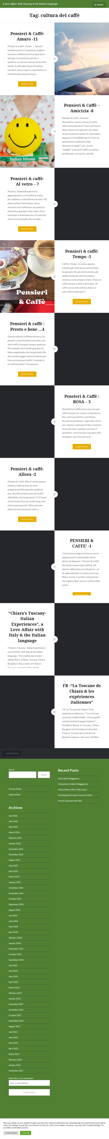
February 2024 (15, 937)
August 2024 (14, 910)
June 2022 (13, 1037)
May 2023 (13, 976)
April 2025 (13, 871)
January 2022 (15, 1065)
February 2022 (15, 1059)
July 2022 (13, 1032)
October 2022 (15, 1015)
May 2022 (13, 1043)
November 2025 (16, 854)
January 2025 (15, 882)
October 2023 (15, 954)
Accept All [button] (26, 1133)
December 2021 (16, 1070)
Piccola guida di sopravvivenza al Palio (75, 795)
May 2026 (13, 827)
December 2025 (16, 849)
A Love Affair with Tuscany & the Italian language (30, 3)
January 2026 (15, 843)
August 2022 (14, 1026)
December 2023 (16, 948)
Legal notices (14, 794)
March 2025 (14, 876)
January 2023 (15, 998)
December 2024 (16, 888)
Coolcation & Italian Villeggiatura (73, 784)
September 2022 (16, 1021)
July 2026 (13, 816)
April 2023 (13, 982)
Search (12, 769)
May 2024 (13, 926)
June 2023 (13, 971)
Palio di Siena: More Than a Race (72, 789)
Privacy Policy (15, 789)
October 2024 (15, 899)
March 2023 (14, 987)
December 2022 (16, 1004)
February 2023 (15, 993)
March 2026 (14, 832)
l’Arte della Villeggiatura (68, 778)
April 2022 (13, 1048)
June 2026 (13, 821)
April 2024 (13, 932)
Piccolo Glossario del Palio (70, 801)
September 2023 (16, 960)
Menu (100, 5)
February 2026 (15, 838)
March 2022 (14, 1054)
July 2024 (13, 915)
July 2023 (13, 965)
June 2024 (13, 921)
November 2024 (16, 893)
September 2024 (16, 904)
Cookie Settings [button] (11, 1133)
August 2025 (14, 860)
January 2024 (15, 943)
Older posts (12, 753)
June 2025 (13, 865)
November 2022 (16, 1010)
